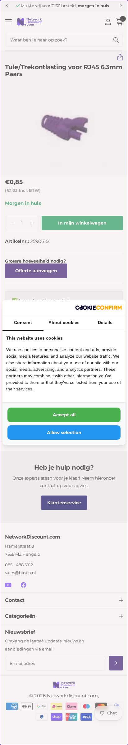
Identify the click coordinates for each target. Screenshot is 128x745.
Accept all (64, 415)
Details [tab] (105, 322)
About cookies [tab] (64, 322)
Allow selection (64, 432)
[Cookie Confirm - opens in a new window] (98, 308)
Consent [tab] (23, 322)
